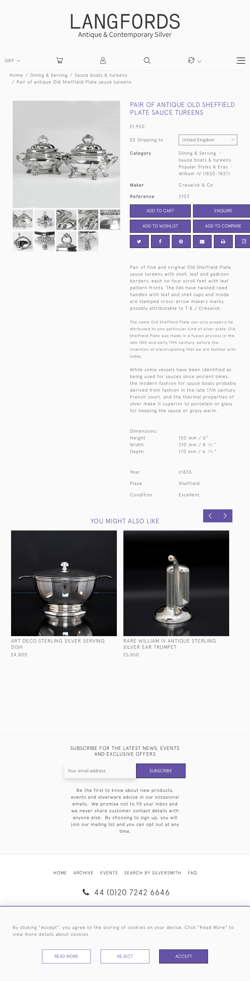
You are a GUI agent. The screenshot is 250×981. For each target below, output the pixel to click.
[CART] (59, 60)
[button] (103, 60)
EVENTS (109, 872)
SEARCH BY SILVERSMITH (152, 872)
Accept (183, 956)
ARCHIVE (84, 872)
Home (16, 75)
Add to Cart (160, 210)
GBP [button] (10, 60)
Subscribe (160, 770)
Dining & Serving (49, 75)
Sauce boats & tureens (101, 75)
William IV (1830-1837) (204, 173)
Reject (125, 956)
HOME (60, 872)
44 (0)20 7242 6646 (131, 892)
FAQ (192, 872)
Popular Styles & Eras (203, 166)
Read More (66, 956)
